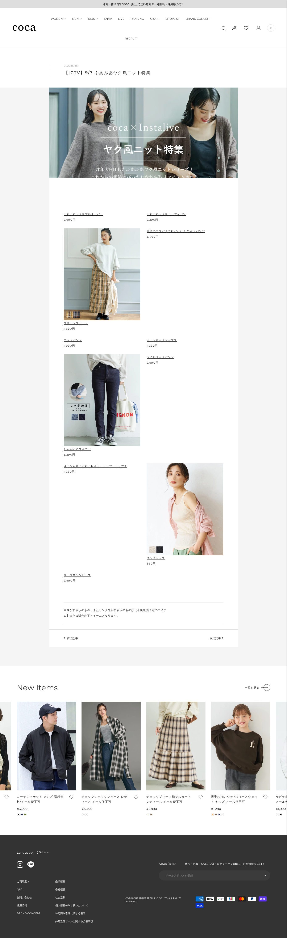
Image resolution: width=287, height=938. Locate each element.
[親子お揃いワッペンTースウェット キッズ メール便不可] (240, 746)
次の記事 (215, 638)
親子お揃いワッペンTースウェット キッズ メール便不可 (234, 799)
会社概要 (60, 889)
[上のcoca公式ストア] (30, 867)
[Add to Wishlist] (6, 797)
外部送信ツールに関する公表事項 (74, 921)
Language (25, 852)
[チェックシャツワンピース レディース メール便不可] (111, 746)
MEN (75, 18)
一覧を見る (252, 687)
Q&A (153, 18)
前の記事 (72, 638)
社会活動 (60, 897)
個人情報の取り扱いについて (71, 905)
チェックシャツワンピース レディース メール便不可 (104, 799)
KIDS (91, 18)
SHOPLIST (172, 18)
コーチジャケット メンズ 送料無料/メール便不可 (40, 799)
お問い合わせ (24, 897)
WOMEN (57, 18)
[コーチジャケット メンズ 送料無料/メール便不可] (46, 746)
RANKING (137, 18)
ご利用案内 (23, 881)
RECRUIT (131, 38)
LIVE (121, 18)
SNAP (108, 18)
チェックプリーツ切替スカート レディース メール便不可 (168, 799)
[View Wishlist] (250, 28)
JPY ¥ (41, 852)
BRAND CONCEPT (198, 18)
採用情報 (22, 905)
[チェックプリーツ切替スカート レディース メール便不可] (175, 746)
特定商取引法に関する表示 (70, 913)
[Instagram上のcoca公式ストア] (20, 867)
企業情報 (60, 881)
